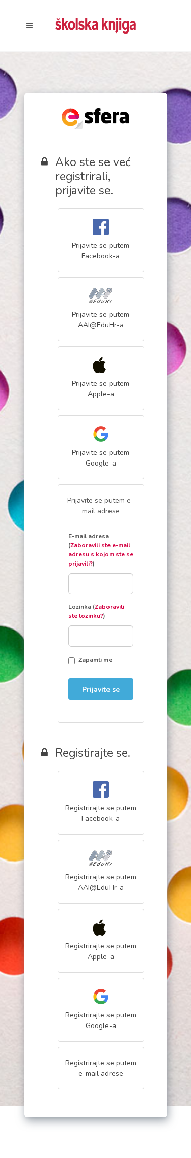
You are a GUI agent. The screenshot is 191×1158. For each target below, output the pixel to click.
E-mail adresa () (100, 550)
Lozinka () (96, 611)
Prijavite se (101, 689)
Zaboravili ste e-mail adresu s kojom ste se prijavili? (100, 554)
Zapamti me (95, 660)
